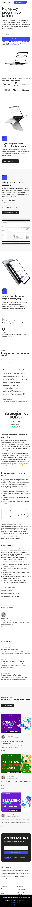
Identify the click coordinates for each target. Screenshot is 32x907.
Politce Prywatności (14, 44)
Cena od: (8, 607)
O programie (4, 886)
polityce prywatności (16, 902)
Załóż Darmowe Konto (20, 3)
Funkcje (2, 888)
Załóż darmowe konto (9, 161)
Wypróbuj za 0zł (16, 39)
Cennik (2, 893)
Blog (2, 891)
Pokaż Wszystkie (7, 705)
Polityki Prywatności (8, 858)
